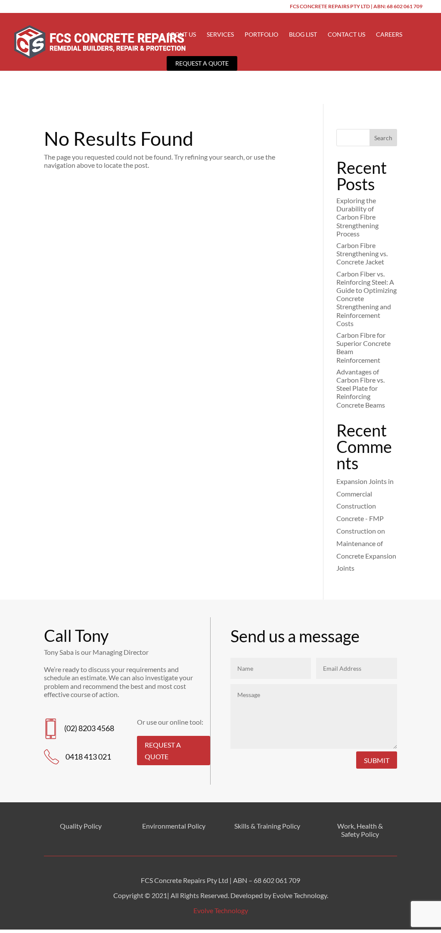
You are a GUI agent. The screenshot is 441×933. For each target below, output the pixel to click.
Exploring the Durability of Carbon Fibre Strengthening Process (357, 217)
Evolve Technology (220, 910)
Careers (389, 34)
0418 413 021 (88, 756)
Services (220, 34)
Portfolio (261, 34)
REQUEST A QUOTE (163, 750)
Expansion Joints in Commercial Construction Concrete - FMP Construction (365, 506)
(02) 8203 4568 (89, 728)
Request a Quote (202, 63)
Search (383, 137)
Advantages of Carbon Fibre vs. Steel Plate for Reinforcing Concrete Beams (360, 388)
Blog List (303, 34)
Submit (376, 760)
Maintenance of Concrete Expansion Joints (366, 555)
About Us (181, 34)
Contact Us (346, 34)
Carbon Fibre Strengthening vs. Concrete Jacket (362, 253)
